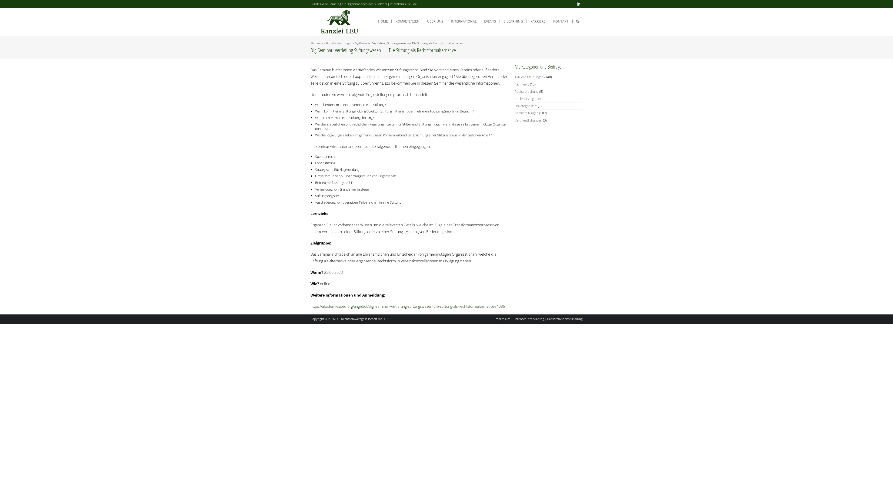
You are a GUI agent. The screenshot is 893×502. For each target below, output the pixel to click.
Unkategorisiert (526, 106)
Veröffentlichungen (528, 120)
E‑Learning (513, 21)
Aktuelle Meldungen (338, 43)
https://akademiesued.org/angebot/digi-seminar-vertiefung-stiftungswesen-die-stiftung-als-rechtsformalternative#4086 (407, 306)
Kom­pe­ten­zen (408, 21)
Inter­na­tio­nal (463, 21)
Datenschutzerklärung (528, 319)
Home (383, 21)
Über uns (435, 21)
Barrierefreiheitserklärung (565, 319)
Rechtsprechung (526, 91)
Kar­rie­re (538, 21)
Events (490, 21)
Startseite (316, 43)
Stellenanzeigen (526, 98)
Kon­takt (560, 21)
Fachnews (522, 84)
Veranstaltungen (526, 113)
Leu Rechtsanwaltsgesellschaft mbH (360, 319)
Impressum (502, 319)
